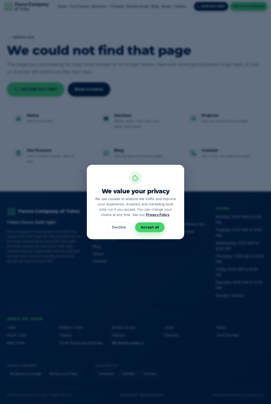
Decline (119, 227)
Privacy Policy (157, 215)
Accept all (150, 227)
